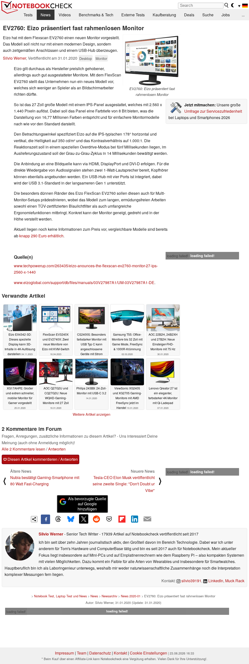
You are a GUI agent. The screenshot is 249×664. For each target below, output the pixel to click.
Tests (28, 15)
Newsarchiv (109, 596)
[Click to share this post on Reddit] (96, 519)
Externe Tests (133, 15)
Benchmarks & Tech (96, 15)
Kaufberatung (164, 15)
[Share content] (34, 519)
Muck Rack (234, 580)
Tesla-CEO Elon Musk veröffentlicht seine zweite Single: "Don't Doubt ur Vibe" (124, 484)
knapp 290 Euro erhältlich (41, 236)
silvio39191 (190, 580)
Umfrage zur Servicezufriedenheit (213, 111)
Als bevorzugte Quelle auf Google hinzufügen (87, 504)
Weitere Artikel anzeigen (91, 414)
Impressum (64, 653)
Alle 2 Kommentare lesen (23, 449)
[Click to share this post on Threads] (58, 519)
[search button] (226, 5)
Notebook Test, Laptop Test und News (60, 596)
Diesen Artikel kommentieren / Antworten (42, 459)
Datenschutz (100, 653)
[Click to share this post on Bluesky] (70, 519)
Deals (189, 15)
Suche (207, 15)
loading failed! (177, 255)
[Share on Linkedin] (134, 519)
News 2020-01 (131, 596)
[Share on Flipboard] (121, 519)
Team (81, 653)
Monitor (101, 58)
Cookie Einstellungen (148, 653)
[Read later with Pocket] (109, 519)
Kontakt (120, 653)
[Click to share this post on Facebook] (45, 519)
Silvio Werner (14, 58)
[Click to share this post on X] (83, 519)
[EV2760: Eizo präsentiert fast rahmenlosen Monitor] (152, 60)
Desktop (85, 58)
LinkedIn (215, 580)
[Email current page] (147, 519)
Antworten (57, 449)
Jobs (226, 15)
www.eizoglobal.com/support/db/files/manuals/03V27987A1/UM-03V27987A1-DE (84, 282)
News (46, 15)
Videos (65, 15)
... (243, 15)
